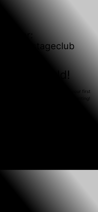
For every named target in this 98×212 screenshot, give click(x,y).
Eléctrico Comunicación (61, 158)
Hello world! (38, 75)
